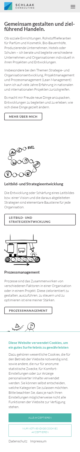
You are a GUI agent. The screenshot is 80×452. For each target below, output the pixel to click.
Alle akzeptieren (40, 417)
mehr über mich (23, 116)
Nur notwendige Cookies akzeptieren (40, 430)
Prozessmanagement (28, 310)
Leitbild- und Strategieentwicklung (30, 220)
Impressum (38, 441)
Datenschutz (18, 441)
